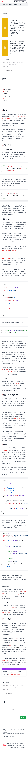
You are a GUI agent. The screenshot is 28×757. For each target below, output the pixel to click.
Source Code (22, 745)
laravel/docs (13, 731)
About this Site (10, 745)
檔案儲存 (9, 118)
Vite (9, 612)
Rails (13, 239)
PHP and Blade (7, 89)
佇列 (5, 118)
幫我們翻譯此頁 (8, 71)
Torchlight (22, 743)
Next (19, 418)
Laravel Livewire (6, 250)
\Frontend (15, 4)
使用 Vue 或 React (6, 96)
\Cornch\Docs (5, 4)
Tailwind (4, 612)
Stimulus (9, 242)
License (16, 745)
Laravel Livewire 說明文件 (8, 372)
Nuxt (15, 418)
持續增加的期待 (7, 219)
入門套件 (6, 93)
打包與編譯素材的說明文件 (14, 674)
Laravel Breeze (5, 660)
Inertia (5, 98)
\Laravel (10, 4)
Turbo (24, 239)
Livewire (6, 91)
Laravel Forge (16, 594)
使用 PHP (5, 87)
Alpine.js (13, 250)
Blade (7, 369)
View (3, 369)
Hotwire (4, 242)
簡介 (3, 84)
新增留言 (23, 717)
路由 (16, 116)
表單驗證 (20, 116)
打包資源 (4, 103)
